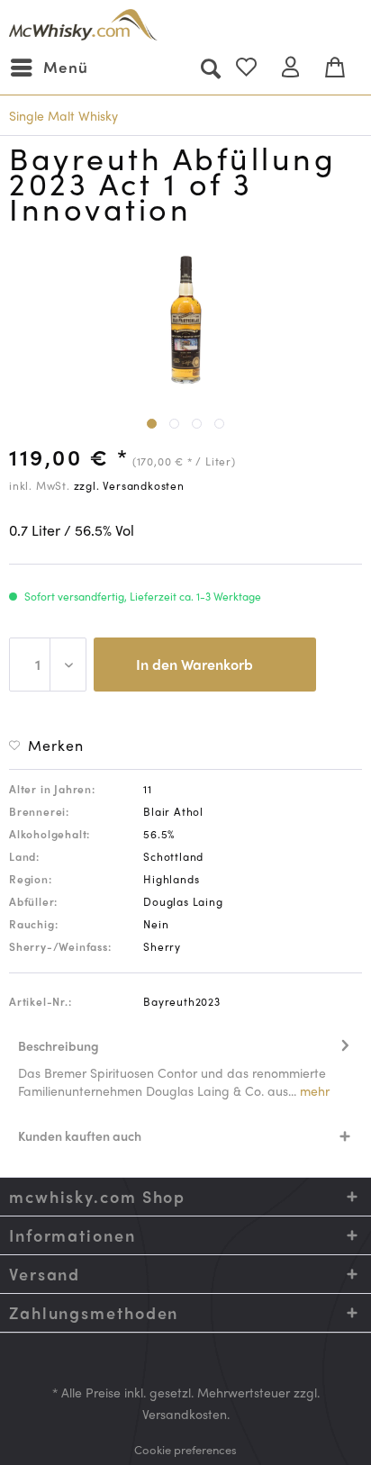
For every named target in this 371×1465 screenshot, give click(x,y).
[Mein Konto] (298, 68)
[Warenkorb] (342, 68)
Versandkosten (184, 1414)
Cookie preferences (185, 1449)
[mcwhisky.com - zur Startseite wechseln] (83, 25)
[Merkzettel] (254, 68)
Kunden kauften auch (79, 1135)
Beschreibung (58, 1045)
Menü (65, 66)
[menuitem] (48, 68)
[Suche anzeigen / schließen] (210, 68)
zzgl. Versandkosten (129, 485)
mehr (313, 1090)
